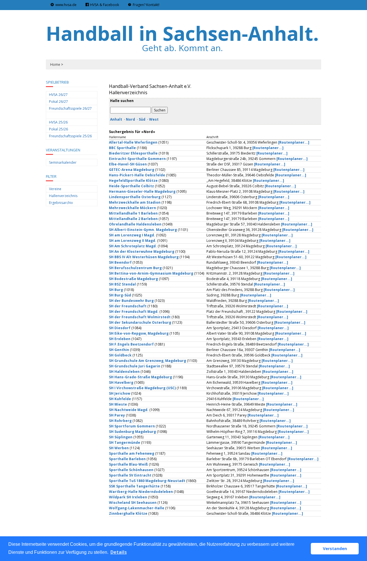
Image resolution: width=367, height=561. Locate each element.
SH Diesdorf (119, 327)
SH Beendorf (120, 262)
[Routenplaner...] (293, 142)
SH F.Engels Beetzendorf (131, 344)
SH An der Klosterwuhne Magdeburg (141, 251)
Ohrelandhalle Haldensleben (135, 224)
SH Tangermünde (124, 442)
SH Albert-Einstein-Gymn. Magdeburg (143, 229)
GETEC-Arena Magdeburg (131, 169)
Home (55, 64)
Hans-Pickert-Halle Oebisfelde (137, 175)
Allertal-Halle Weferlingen (133, 142)
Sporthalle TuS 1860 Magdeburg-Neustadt (147, 480)
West (154, 119)
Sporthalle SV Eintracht (130, 475)
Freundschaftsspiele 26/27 (70, 108)
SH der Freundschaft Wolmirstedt (140, 317)
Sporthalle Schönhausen (131, 469)
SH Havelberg (121, 382)
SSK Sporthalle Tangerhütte (134, 486)
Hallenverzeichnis (63, 196)
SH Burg (116, 289)
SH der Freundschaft (128, 306)
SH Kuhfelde (120, 398)
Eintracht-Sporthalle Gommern (137, 158)
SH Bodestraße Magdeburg (133, 278)
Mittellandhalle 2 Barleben (133, 218)
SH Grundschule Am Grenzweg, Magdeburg (147, 360)
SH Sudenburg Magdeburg (132, 431)
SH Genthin (119, 349)
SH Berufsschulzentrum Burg (135, 267)
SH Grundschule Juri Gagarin (134, 366)
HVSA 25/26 (58, 122)
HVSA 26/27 (58, 95)
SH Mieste (118, 404)
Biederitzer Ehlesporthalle (133, 153)
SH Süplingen (120, 437)
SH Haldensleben (124, 371)
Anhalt (116, 119)
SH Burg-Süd (120, 295)
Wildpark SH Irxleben (128, 497)
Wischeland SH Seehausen (133, 502)
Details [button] (118, 552)
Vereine (55, 189)
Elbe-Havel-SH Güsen (128, 164)
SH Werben (119, 448)
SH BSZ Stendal (122, 284)
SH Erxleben (119, 338)
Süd (142, 119)
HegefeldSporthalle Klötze (133, 180)
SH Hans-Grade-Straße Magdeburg (140, 377)
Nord (130, 119)
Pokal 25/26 (58, 129)
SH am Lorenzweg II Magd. (132, 240)
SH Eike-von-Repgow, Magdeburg (139, 333)
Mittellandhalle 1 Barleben (134, 213)
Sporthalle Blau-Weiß (128, 464)
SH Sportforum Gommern (132, 426)
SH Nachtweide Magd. (129, 409)
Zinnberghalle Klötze (128, 513)
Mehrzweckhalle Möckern (132, 207)
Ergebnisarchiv (61, 203)
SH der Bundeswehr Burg (131, 300)
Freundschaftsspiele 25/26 (70, 136)
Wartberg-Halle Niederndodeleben (141, 491)
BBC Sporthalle (122, 147)
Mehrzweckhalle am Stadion (135, 202)
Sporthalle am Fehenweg (131, 453)
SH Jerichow (119, 393)
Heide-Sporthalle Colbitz (131, 186)
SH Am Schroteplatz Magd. (133, 246)
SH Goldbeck (120, 355)
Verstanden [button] (335, 548)
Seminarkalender (63, 162)
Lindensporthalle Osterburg (135, 196)
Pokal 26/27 (58, 101)
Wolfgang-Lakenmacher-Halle (136, 508)
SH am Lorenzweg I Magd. (132, 235)
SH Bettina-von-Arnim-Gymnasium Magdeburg (151, 273)
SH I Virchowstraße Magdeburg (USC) (142, 387)
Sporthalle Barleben (127, 458)
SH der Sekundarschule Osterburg (140, 322)
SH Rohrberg (120, 420)
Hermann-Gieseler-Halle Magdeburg (142, 191)
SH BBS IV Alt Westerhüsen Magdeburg (144, 257)
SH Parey (117, 415)
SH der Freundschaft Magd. (134, 311)
